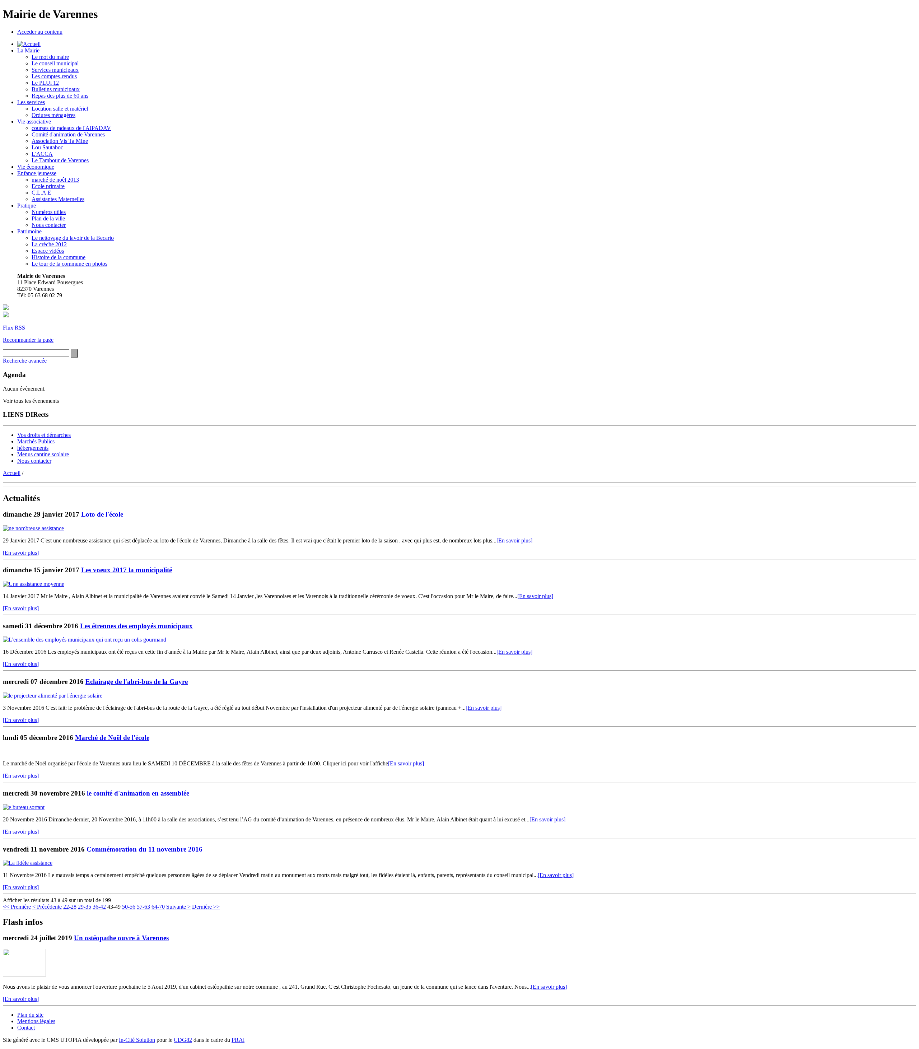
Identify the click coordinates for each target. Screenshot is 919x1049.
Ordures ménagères (53, 115)
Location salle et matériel (60, 109)
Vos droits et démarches (44, 435)
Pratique (26, 205)
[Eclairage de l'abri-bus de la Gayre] (52, 696)
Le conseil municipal (55, 63)
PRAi (238, 1040)
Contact (26, 1028)
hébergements (32, 448)
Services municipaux (55, 70)
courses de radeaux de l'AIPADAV (71, 128)
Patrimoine (29, 231)
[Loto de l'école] (33, 528)
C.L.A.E (41, 193)
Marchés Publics (36, 441)
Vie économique (35, 167)
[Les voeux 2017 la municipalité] (33, 584)
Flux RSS (14, 328)
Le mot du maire (50, 57)
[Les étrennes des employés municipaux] (84, 640)
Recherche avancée (25, 361)
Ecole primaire (48, 186)
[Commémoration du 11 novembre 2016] (27, 863)
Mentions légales (36, 1021)
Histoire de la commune (58, 257)
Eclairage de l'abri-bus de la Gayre (136, 681)
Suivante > (178, 907)
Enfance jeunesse (36, 173)
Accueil (11, 473)
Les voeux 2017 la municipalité (126, 570)
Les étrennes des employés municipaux (136, 626)
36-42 (99, 907)
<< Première (17, 907)
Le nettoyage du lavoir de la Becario (73, 238)
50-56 (128, 907)
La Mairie (28, 50)
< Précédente (47, 907)
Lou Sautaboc (47, 147)
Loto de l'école (102, 514)
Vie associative (34, 121)
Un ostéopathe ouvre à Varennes (121, 938)
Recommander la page (28, 340)
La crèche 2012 (49, 244)
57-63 (143, 907)
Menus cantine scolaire (43, 454)
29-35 (84, 907)
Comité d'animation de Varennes (68, 134)
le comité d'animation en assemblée (138, 793)
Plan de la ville (48, 218)
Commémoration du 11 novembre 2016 (144, 849)
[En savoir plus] (514, 540)
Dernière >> (206, 907)
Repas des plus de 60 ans (60, 96)
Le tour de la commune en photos (69, 264)
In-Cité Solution (137, 1040)
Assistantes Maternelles (58, 199)
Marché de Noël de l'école (112, 737)
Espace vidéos (48, 251)
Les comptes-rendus (54, 76)
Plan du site (30, 1015)
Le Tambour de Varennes (60, 160)
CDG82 (183, 1040)
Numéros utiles (49, 212)
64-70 (158, 907)
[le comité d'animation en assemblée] (24, 807)
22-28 (69, 907)
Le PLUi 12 (45, 83)
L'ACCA (42, 154)
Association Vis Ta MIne (60, 141)
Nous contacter (49, 225)
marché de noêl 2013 (55, 180)
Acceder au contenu (39, 32)
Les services (31, 102)
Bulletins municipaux (56, 89)
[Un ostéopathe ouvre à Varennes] (24, 974)
